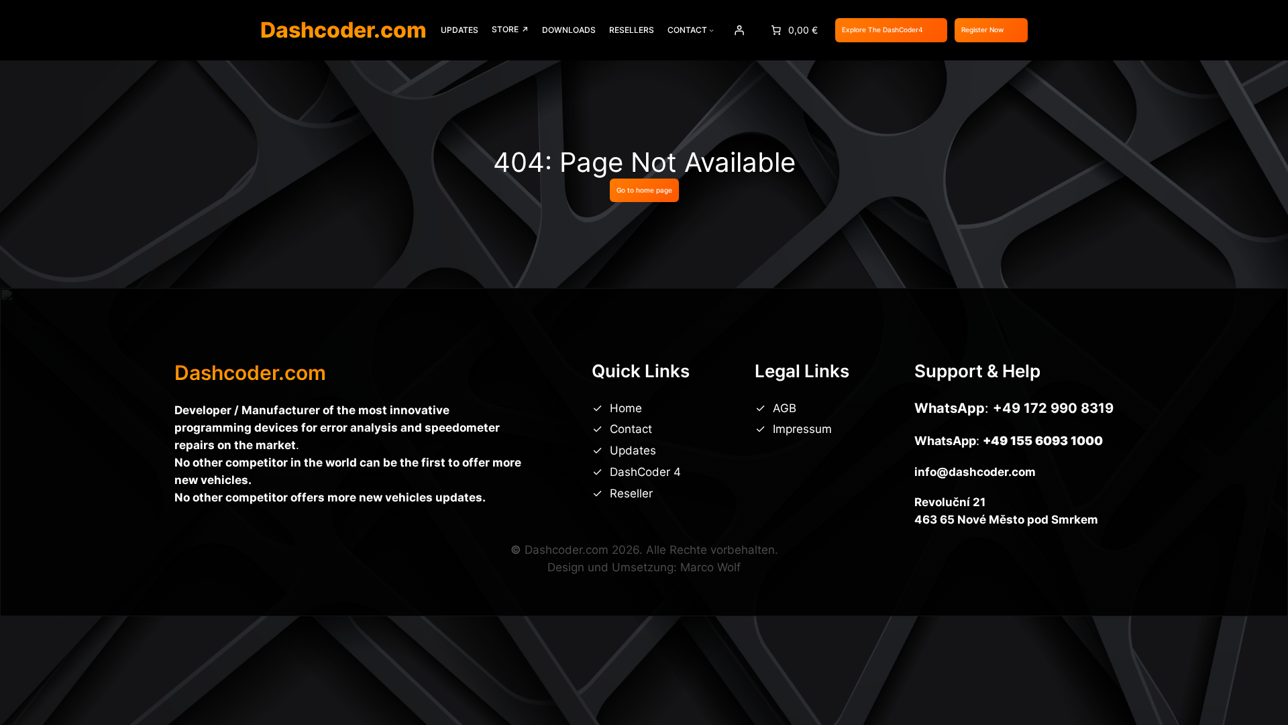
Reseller (631, 493)
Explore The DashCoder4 (882, 30)
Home (626, 408)
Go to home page (644, 190)
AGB (784, 408)
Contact (631, 429)
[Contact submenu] (711, 30)
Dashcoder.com (343, 30)
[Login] (739, 30)
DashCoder (642, 472)
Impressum (802, 429)
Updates (633, 450)
